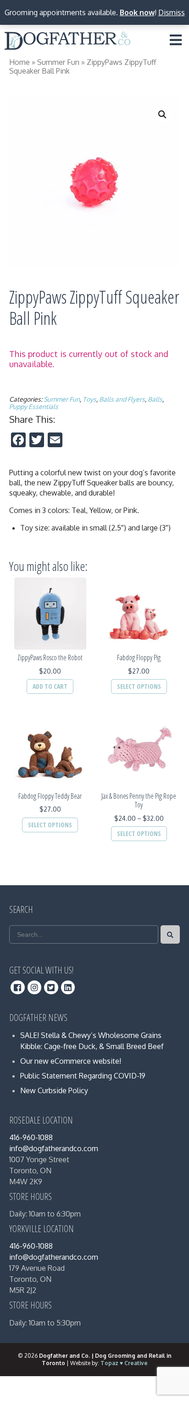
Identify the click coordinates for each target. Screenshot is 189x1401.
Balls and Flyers (122, 399)
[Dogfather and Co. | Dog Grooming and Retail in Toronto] (67, 42)
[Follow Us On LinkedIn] (68, 987)
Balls (155, 399)
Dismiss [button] (171, 12)
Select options (139, 686)
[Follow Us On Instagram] (35, 987)
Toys (89, 399)
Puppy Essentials (33, 406)
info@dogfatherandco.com (53, 1148)
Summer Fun (58, 62)
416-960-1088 (31, 1137)
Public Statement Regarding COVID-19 (82, 1075)
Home (19, 62)
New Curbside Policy (54, 1090)
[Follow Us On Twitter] (51, 987)
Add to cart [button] (50, 686)
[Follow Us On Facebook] (18, 987)
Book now (137, 12)
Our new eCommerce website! (70, 1061)
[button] (162, 114)
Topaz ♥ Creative (124, 1363)
